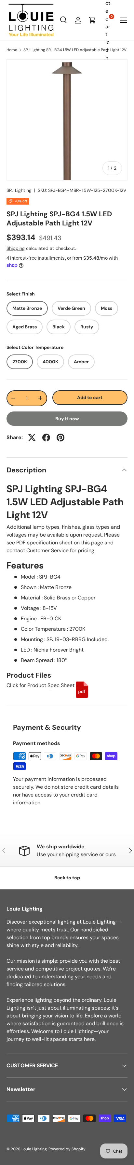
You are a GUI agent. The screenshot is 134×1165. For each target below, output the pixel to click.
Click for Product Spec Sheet (41, 685)
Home (12, 50)
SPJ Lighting (19, 190)
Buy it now (67, 419)
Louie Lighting (34, 1149)
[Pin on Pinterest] (60, 437)
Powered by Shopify (67, 1149)
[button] (92, 20)
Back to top (67, 878)
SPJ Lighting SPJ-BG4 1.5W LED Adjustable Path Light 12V (75, 50)
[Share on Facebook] (46, 437)
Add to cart (89, 397)
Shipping (16, 248)
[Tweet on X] (32, 437)
